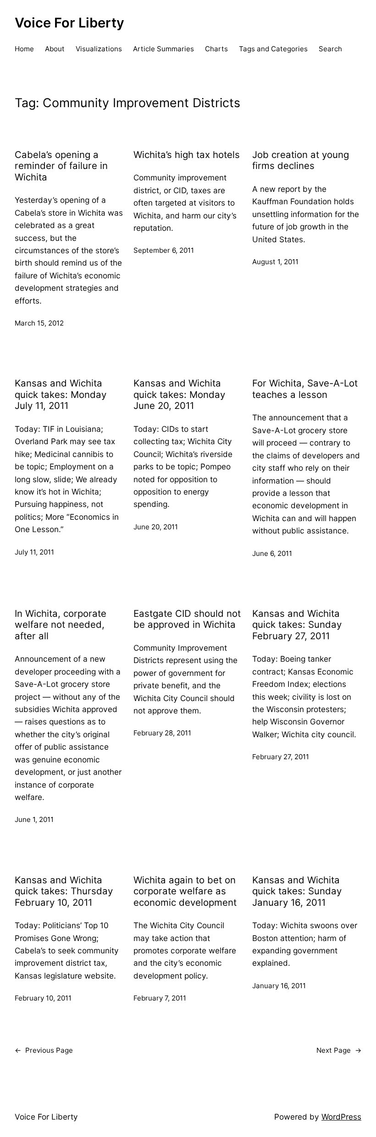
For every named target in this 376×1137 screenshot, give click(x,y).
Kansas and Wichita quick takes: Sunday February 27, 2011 (297, 625)
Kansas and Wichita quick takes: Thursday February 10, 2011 (64, 891)
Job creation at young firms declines (300, 160)
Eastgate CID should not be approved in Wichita (187, 619)
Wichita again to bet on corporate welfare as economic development (185, 891)
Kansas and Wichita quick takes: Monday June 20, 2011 (179, 394)
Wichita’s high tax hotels (186, 154)
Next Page (338, 1050)
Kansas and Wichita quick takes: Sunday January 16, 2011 (297, 891)
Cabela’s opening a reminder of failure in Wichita (61, 166)
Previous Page (44, 1050)
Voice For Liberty (69, 23)
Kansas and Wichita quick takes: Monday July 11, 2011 (60, 394)
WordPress (341, 1116)
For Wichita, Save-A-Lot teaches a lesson (305, 389)
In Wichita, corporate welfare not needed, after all (60, 625)
